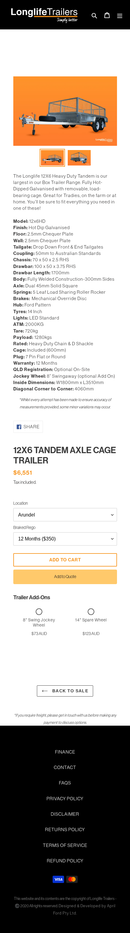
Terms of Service (65, 845)
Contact (65, 767)
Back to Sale (69, 690)
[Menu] (119, 15)
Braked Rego (24, 527)
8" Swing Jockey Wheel (39, 622)
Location (20, 503)
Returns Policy (65, 829)
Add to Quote (65, 576)
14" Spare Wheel (91, 620)
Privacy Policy (65, 798)
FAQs (65, 783)
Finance (65, 752)
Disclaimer (65, 814)
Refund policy (65, 861)
